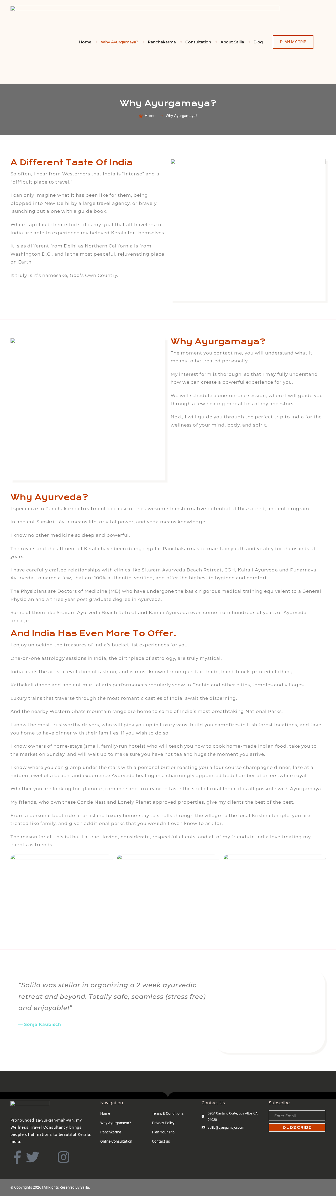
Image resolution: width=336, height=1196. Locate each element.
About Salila (232, 41)
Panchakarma (162, 41)
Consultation (198, 41)
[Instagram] (63, 1157)
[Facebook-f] (17, 1157)
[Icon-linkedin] (48, 1157)
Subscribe (297, 1127)
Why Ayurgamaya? (119, 41)
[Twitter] (32, 1157)
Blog (258, 41)
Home (85, 41)
